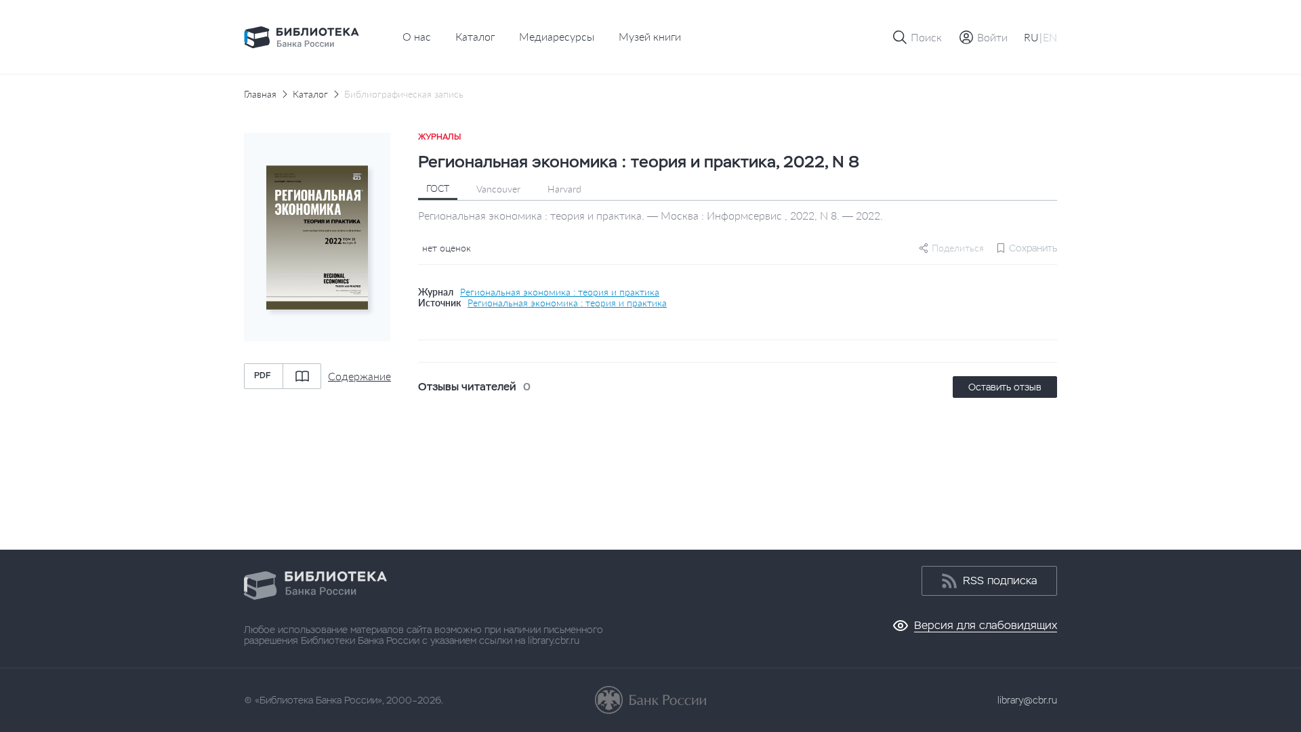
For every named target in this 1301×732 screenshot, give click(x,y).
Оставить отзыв (1004, 387)
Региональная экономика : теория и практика (559, 292)
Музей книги (650, 36)
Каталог (475, 36)
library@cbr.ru (1027, 700)
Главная (260, 94)
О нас (416, 36)
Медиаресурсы (556, 36)
